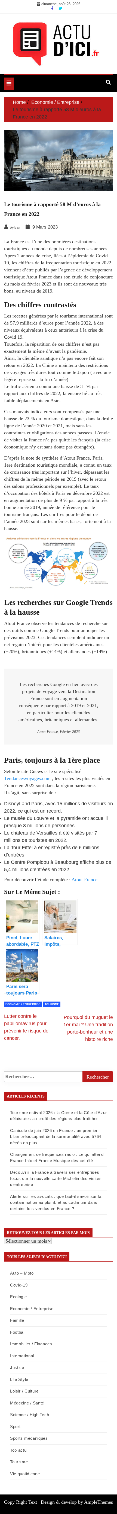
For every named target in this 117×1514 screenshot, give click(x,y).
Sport (15, 1426)
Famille (17, 1320)
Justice (17, 1367)
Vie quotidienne (25, 1473)
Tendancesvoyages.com (27, 778)
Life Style (19, 1379)
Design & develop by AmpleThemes (77, 1502)
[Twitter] (60, 8)
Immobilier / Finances (31, 1344)
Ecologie (18, 1296)
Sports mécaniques (29, 1438)
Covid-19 (19, 1285)
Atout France (84, 879)
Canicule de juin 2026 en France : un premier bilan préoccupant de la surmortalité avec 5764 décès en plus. (55, 1136)
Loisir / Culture (24, 1391)
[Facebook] (52, 8)
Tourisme (52, 1004)
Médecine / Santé (27, 1403)
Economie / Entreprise (23, 1004)
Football (18, 1332)
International (22, 1355)
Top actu (18, 1450)
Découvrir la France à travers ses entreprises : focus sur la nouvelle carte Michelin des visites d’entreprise (56, 1178)
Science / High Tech (29, 1414)
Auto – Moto (22, 1273)
